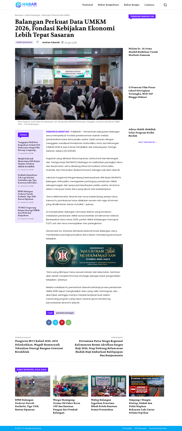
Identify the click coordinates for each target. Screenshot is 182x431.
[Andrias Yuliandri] (38, 42)
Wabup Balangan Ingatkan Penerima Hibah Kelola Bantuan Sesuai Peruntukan (104, 404)
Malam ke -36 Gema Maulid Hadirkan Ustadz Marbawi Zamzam (143, 52)
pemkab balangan (65, 313)
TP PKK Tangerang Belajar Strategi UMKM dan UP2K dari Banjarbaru (28, 211)
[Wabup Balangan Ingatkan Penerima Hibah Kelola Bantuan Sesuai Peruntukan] (108, 386)
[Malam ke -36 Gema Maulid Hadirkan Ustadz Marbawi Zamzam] (148, 33)
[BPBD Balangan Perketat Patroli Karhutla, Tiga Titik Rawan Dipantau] (32, 386)
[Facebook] (49, 322)
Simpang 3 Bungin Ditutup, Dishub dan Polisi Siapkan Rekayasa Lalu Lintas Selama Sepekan (141, 406)
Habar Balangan (32, 15)
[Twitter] (55, 322)
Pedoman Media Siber (158, 428)
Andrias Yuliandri (51, 42)
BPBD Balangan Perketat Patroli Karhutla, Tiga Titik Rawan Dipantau (27, 195)
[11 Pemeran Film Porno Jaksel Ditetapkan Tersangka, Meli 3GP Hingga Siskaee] (148, 72)
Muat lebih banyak (146, 142)
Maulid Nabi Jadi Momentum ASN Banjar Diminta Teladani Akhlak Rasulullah (29, 162)
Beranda (19, 15)
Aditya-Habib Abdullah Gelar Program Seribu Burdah (142, 132)
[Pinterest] (62, 322)
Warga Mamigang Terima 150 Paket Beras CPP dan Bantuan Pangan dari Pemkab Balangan (66, 406)
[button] (165, 5)
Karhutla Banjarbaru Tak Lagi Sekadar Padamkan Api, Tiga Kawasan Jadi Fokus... (28, 179)
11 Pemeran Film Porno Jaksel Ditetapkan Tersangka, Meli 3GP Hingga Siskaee (142, 92)
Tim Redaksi (127, 428)
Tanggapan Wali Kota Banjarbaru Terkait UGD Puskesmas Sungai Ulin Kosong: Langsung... (29, 146)
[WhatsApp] (68, 322)
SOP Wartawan (140, 428)
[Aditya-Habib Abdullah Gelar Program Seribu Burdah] (148, 114)
